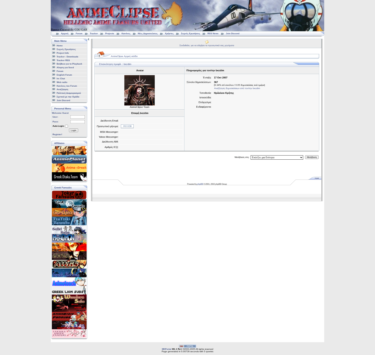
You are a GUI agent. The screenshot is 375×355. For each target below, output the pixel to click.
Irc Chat (61, 78)
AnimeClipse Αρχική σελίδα (124, 56)
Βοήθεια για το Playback (69, 64)
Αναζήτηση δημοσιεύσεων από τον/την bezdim (237, 88)
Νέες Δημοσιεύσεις (148, 33)
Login (73, 130)
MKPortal (166, 349)
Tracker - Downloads (67, 56)
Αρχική (64, 33)
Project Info (63, 53)
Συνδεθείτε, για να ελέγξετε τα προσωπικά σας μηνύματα (206, 45)
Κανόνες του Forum (67, 85)
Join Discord (232, 33)
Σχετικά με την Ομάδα (68, 97)
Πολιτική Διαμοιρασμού (69, 93)
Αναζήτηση (62, 89)
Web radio (62, 82)
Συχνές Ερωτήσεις (191, 33)
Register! (57, 134)
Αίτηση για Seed (65, 67)
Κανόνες (126, 33)
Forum (79, 33)
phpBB (200, 184)
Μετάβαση (312, 157)
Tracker (94, 33)
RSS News (213, 33)
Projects (109, 33)
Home (60, 45)
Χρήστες (169, 33)
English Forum (64, 75)
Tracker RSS (63, 60)
